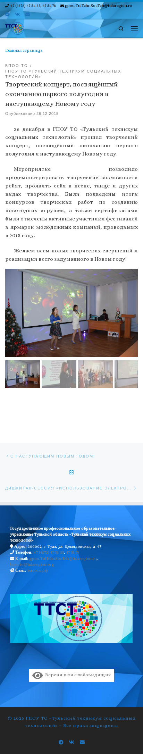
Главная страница (23, 50)
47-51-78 (72, 552)
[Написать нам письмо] (27, 14)
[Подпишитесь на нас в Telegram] (7, 14)
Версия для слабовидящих (77, 674)
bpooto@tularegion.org (32, 564)
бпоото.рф (37, 570)
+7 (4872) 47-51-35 (49, 552)
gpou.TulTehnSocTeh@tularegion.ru (63, 558)
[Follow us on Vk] (17, 14)
